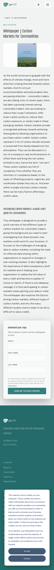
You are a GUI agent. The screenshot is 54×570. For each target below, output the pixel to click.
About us (7, 467)
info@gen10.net (10, 440)
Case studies (9, 472)
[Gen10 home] (10, 5)
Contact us (8, 477)
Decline (27, 558)
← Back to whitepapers (15, 18)
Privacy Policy (35, 525)
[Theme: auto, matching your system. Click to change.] (38, 4)
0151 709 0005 (9, 444)
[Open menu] (48, 5)
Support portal (9, 481)
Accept (27, 551)
